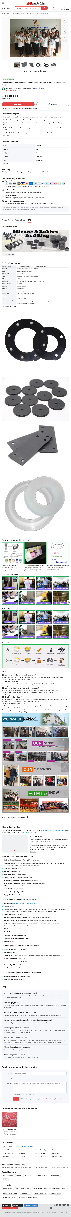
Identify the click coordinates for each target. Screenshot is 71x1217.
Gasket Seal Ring (25, 1193)
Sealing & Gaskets (35, 13)
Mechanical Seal (8, 1175)
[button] (3, 3)
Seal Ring (45, 13)
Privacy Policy (63, 1212)
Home (3, 13)
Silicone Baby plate (41, 1153)
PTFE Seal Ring (55, 1175)
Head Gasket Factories (22, 1189)
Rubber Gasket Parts (40, 1193)
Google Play (17, 1205)
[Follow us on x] (60, 1205)
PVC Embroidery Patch (8, 1153)
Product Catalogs (28, 1146)
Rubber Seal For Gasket (10, 1193)
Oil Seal (18, 1175)
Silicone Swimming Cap (42, 1150)
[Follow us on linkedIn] (51, 1208)
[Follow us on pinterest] (68, 1205)
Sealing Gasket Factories (59, 1189)
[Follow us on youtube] (65, 1205)
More (3, 1201)
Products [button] (18, 8)
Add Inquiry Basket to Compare (36, 71)
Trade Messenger (31, 1205)
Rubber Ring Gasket (9, 1197)
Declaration (55, 1212)
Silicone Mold (5, 1150)
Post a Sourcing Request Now (53, 1099)
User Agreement (46, 1212)
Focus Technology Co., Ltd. (22, 1212)
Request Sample (32, 108)
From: (10, 1074)
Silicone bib (22, 1153)
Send (15, 1099)
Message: (9, 1083)
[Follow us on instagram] (63, 1205)
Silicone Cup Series (41, 1156)
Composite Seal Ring (41, 1175)
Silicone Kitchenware (58, 1156)
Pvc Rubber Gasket (55, 1193)
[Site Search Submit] (44, 8)
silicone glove (5, 1156)
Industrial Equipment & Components (17, 13)
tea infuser (22, 1156)
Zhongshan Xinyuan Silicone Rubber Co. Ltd (18, 88)
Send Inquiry (18, 104)
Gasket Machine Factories (40, 1189)
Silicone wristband (24, 1150)
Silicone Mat (55, 1153)
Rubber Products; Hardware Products (25, 903)
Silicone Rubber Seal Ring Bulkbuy (28, 1197)
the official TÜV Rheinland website (55, 830)
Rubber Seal (27, 1175)
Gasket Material (7, 1189)
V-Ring (5, 1180)
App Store (6, 1205)
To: (11, 1078)
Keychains (55, 1150)
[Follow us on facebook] (57, 1205)
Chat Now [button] (54, 104)
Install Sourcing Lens (11, 1208)
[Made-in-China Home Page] (35, 3)
